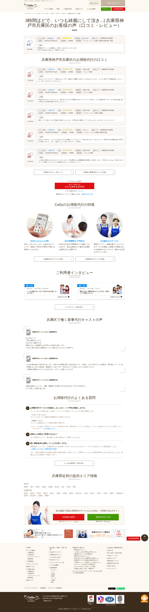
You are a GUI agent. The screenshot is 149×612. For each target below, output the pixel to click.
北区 (62, 486)
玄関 (52, 582)
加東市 (26, 495)
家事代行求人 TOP (113, 3)
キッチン (53, 570)
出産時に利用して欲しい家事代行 (84, 568)
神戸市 (58, 13)
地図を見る (47, 600)
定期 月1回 (85, 38)
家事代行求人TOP (87, 194)
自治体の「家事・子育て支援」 (58, 548)
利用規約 (43, 588)
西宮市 (32, 493)
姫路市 (71, 493)
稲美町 (40, 495)
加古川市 (78, 493)
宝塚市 (65, 493)
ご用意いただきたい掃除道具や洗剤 (44, 449)
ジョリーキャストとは (57, 562)
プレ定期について (49, 428)
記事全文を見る (63, 297)
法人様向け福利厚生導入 (115, 547)
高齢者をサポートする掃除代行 (83, 554)
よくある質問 (91, 9)
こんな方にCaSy (55, 557)
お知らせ (110, 550)
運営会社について (113, 560)
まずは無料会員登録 (74, 186)
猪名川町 (33, 495)
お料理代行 (31, 554)
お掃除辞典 (53, 567)
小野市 (99, 493)
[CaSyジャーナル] (48, 534)
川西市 (58, 493)
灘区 (31, 486)
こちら (108, 521)
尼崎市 (45, 493)
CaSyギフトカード (56, 552)
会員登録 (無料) (68, 517)
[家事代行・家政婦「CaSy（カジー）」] (31, 6)
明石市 (26, 493)
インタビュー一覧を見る (74, 307)
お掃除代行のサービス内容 (53, 259)
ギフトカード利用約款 (55, 588)
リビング (53, 578)
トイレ (53, 572)
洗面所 (53, 576)
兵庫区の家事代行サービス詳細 (94, 172)
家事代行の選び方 (78, 547)
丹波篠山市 (119, 493)
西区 (74, 486)
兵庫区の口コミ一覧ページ (53, 172)
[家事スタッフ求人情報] (100, 534)
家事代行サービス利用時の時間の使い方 (86, 560)
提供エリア (79, 9)
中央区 (68, 486)
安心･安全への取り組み (114, 553)
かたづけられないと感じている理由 (84, 566)
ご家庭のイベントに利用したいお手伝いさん (87, 562)
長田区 (44, 486)
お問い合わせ (94, 3)
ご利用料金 (30, 561)
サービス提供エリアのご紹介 (40, 13)
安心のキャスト (55, 560)
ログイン (106, 9)
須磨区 (50, 486)
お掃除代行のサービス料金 (95, 259)
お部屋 (53, 580)
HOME (28, 547)
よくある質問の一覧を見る (74, 463)
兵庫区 (63, 13)
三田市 (105, 493)
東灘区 (26, 486)
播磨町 (47, 495)
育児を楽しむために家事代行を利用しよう (86, 558)
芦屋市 (39, 493)
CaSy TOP (28, 13)
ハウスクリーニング (34, 556)
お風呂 (53, 574)
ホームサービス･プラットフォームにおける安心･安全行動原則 (87, 572)
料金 (58, 9)
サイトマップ (111, 568)
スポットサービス (32, 564)
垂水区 (57, 486)
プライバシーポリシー (31, 588)
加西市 (112, 493)
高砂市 (92, 493)
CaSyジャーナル (112, 555)
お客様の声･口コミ (56, 554)
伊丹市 (52, 493)
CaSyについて (111, 558)
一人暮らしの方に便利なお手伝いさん (85, 552)
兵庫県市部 (28, 490)
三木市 (86, 493)
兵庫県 (52, 13)
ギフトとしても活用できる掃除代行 (84, 564)
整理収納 (30, 559)
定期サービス (30, 566)
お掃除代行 (50, 38)
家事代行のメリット (80, 550)
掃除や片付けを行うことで (82, 556)
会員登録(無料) (118, 9)
